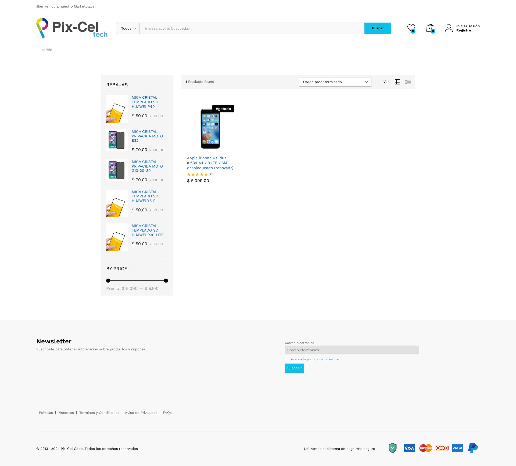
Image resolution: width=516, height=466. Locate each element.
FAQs (167, 413)
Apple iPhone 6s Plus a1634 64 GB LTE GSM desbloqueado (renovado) (210, 163)
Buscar (378, 28)
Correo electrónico (299, 343)
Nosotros (66, 413)
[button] (221, 146)
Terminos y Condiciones (99, 413)
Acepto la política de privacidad (315, 359)
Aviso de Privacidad (141, 413)
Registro (463, 30)
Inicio (47, 50)
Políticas (46, 413)
